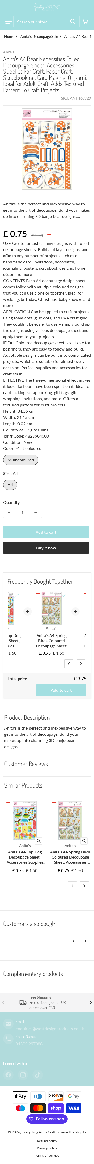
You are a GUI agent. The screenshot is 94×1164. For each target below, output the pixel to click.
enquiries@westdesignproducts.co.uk (50, 1028)
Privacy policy (47, 1148)
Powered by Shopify (71, 1132)
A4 (10, 484)
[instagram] (23, 1075)
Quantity (11, 502)
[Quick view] (38, 841)
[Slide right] (81, 663)
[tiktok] (37, 1075)
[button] (8, 21)
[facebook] (8, 1075)
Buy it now (46, 547)
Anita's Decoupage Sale (39, 36)
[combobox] (46, 21)
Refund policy (47, 1141)
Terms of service (47, 1155)
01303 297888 (29, 1043)
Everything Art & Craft (38, 1132)
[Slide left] (68, 663)
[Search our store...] (73, 21)
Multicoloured (21, 459)
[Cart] (85, 21)
